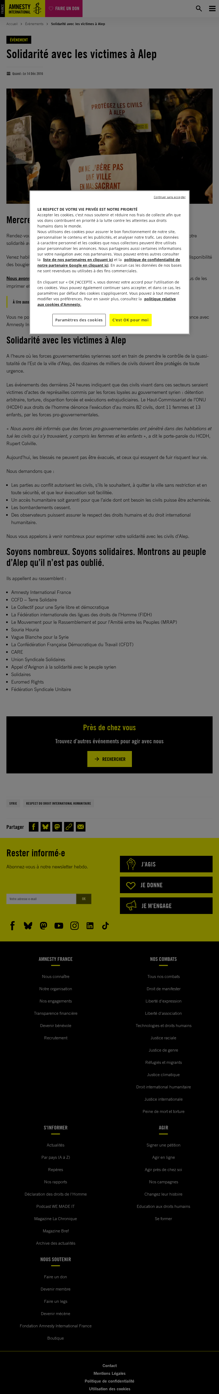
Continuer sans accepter (170, 197)
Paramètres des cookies (79, 319)
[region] (109, 262)
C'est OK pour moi (130, 319)
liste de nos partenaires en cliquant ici (78, 259)
